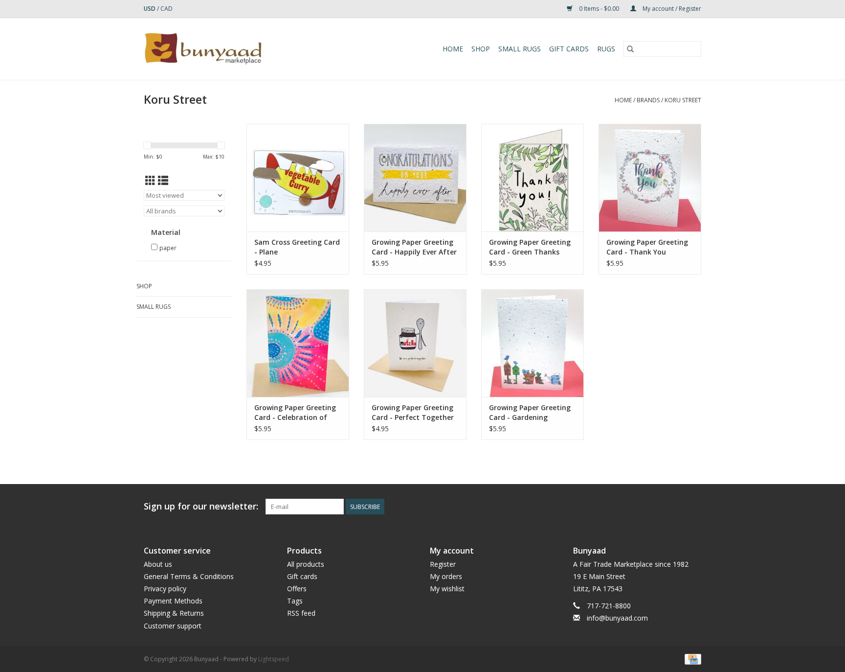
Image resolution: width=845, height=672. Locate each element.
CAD (166, 8)
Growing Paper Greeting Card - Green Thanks (530, 246)
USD (150, 8)
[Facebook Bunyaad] (640, 506)
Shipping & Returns (174, 613)
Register (443, 564)
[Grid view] (150, 180)
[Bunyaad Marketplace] (231, 49)
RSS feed (301, 613)
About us (158, 564)
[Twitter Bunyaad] (658, 506)
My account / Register (671, 8)
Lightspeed (273, 659)
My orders (446, 576)
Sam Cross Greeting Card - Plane (297, 246)
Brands (648, 100)
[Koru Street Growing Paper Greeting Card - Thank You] (650, 178)
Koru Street (683, 100)
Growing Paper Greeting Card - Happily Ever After (414, 246)
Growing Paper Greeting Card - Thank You (647, 246)
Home (453, 48)
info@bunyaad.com (617, 618)
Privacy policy (165, 588)
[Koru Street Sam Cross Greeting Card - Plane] (297, 178)
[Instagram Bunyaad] (693, 506)
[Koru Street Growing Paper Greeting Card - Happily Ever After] (415, 178)
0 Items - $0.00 (599, 8)
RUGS (606, 48)
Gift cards (569, 48)
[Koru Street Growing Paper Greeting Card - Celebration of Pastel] (297, 343)
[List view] (163, 180)
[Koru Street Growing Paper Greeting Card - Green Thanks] (532, 178)
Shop (480, 48)
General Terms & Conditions (189, 576)
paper (168, 248)
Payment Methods (173, 600)
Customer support (172, 625)
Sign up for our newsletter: (201, 506)
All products (305, 564)
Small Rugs (519, 48)
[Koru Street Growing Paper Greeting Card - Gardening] (532, 343)
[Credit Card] (691, 658)
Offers (297, 588)
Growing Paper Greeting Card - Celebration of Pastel (295, 412)
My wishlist (447, 588)
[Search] (630, 49)
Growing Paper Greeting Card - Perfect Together (413, 412)
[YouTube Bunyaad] (676, 506)
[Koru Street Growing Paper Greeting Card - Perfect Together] (415, 343)
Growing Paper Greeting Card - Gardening (530, 412)
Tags (295, 600)
